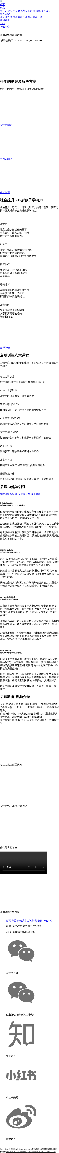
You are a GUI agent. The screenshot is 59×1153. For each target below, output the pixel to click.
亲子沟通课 (6, 17)
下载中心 (5, 26)
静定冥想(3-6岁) (24, 10)
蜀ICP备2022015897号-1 (17, 1152)
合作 (2, 23)
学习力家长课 (35, 17)
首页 (2, 4)
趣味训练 (5, 494)
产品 (2, 7)
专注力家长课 (20, 17)
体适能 (11, 10)
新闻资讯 (5, 20)
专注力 (3, 10)
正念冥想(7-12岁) (42, 10)
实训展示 (15, 494)
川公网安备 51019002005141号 (42, 1152)
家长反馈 (25, 494)
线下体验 (36, 494)
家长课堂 (5, 14)
